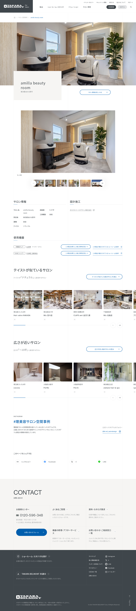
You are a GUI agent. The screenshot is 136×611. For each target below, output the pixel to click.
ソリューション (73, 7)
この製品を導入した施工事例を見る (76, 247)
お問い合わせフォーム (31, 532)
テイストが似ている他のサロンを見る (104, 277)
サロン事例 (87, 7)
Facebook (52, 462)
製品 (41, 7)
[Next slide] (102, 183)
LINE (104, 462)
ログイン (122, 7)
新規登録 (111, 7)
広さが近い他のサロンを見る (104, 349)
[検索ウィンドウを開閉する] (131, 7)
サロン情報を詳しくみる (95, 92)
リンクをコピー (26, 462)
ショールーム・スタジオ (56, 7)
